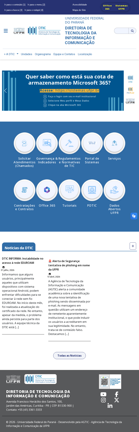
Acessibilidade (80, 4)
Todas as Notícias (69, 355)
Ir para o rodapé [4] (34, 10)
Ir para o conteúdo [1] (14, 4)
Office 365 (107, 7)
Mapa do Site (79, 10)
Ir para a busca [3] (13, 10)
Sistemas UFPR (121, 7)
